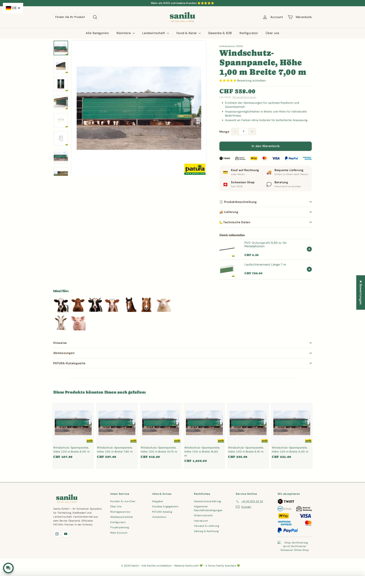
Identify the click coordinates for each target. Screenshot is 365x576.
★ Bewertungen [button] (361, 292)
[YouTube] (65, 533)
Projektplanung (119, 527)
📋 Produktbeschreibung (238, 202)
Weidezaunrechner (121, 517)
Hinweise (60, 343)
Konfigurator (249, 33)
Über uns (272, 33)
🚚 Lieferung (228, 212)
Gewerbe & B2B (220, 33)
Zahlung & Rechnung (206, 531)
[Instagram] (56, 533)
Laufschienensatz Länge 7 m (265, 264)
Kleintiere (124, 33)
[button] (228, 80)
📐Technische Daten (234, 222)
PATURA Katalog (162, 511)
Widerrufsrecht (203, 515)
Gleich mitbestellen (232, 235)
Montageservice (120, 511)
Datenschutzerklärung (207, 501)
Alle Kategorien (97, 33)
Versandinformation (244, 97)
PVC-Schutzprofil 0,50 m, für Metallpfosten (265, 244)
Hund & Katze (187, 33)
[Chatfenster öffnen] (8, 568)
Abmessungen (64, 353)
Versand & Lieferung (206, 525)
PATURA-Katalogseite (69, 363)
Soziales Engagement (165, 506)
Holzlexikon (159, 517)
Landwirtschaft (154, 33)
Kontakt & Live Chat (122, 501)
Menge (224, 132)
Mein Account (118, 532)
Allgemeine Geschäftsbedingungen (208, 508)
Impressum (201, 520)
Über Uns (116, 506)
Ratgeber (157, 501)
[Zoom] (138, 108)
